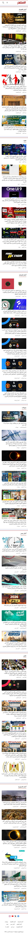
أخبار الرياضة (18, 296)
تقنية (20, 161)
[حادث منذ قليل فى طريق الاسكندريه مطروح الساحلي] (14, 564)
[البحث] (3, 2)
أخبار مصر (18, 553)
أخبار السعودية (15, 806)
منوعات (16, 427)
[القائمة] (7, 2)
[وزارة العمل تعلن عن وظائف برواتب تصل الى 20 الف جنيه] (14, 419)
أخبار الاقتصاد (18, 30)
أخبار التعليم (18, 677)
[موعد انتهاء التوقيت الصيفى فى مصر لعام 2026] (14, 601)
